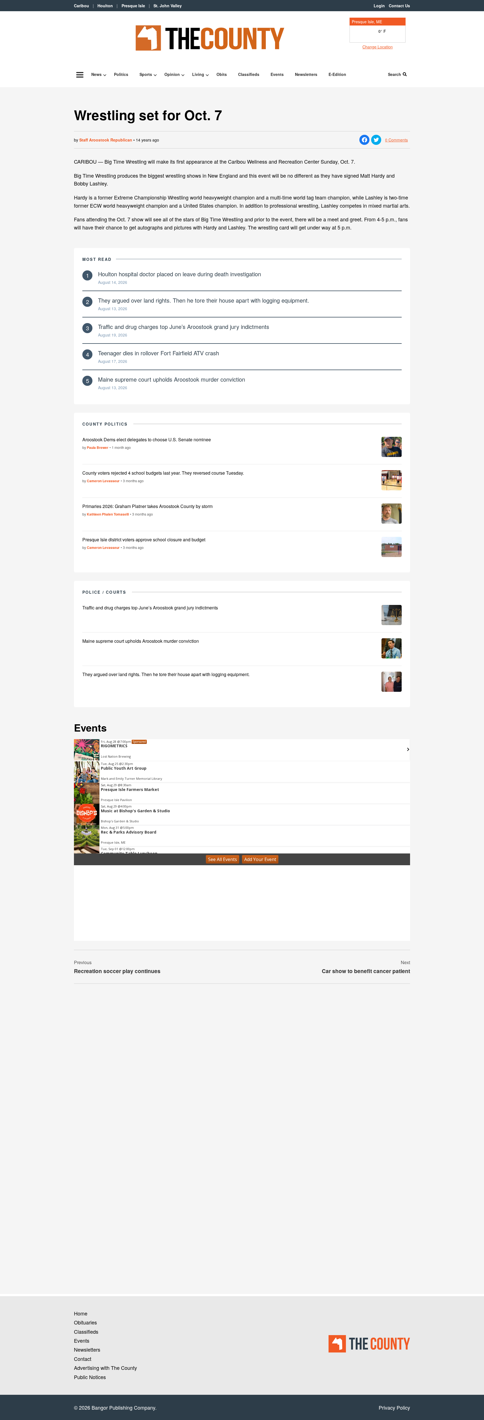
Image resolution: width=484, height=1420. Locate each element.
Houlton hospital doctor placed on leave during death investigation (179, 274)
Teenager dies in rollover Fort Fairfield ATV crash (158, 353)
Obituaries (85, 1322)
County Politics (105, 424)
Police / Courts (104, 592)
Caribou (81, 5)
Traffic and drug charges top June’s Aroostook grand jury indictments (183, 326)
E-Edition (337, 74)
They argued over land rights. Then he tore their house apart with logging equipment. (203, 300)
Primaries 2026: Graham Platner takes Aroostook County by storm (147, 506)
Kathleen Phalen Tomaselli (108, 514)
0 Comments (396, 140)
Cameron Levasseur (103, 480)
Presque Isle (133, 5)
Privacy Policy (394, 1407)
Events (277, 74)
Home (80, 1313)
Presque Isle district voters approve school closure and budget (143, 539)
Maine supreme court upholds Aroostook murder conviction (171, 379)
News (96, 74)
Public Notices (90, 1376)
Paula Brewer (97, 447)
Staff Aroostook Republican (105, 140)
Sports (145, 74)
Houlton (105, 5)
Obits (222, 74)
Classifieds (248, 74)
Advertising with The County (105, 1367)
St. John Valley (167, 5)
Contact (82, 1358)
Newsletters (306, 74)
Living (198, 74)
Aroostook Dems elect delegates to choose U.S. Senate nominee (146, 439)
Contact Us (399, 5)
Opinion (172, 74)
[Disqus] (242, 1065)
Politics (121, 74)
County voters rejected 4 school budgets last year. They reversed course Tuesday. (163, 473)
